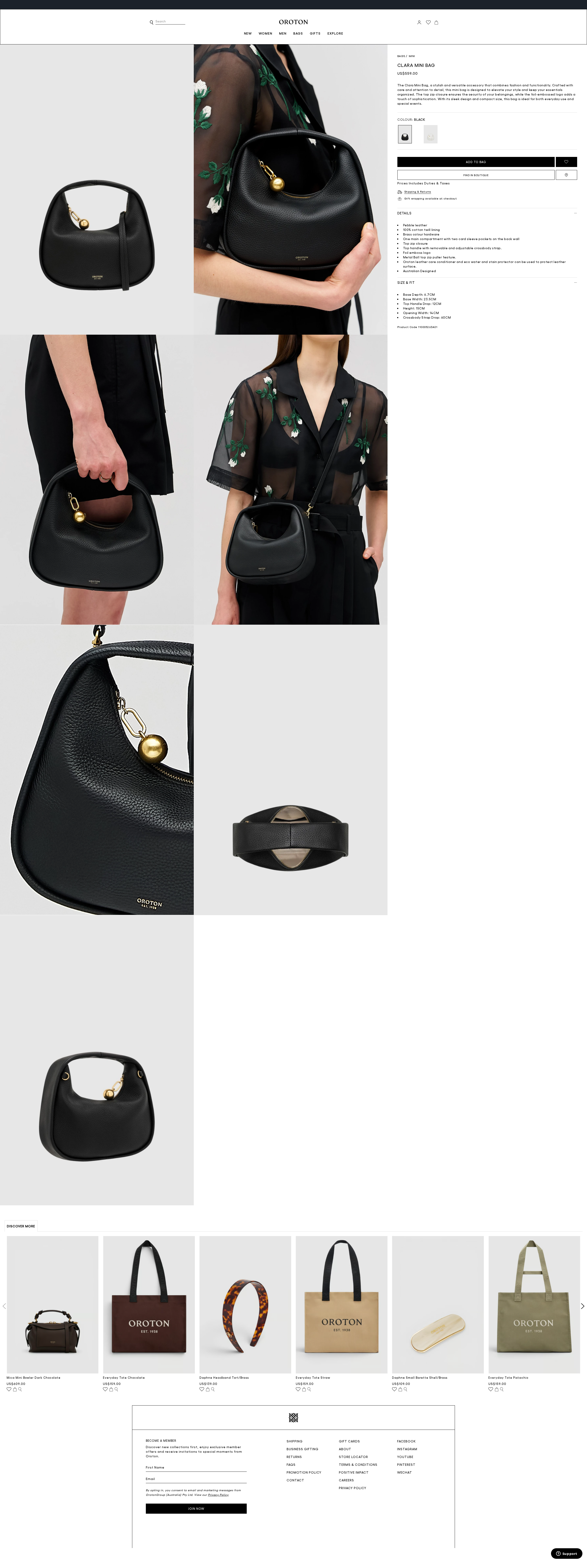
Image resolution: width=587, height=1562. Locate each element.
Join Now (196, 1508)
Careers (346, 1480)
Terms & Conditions (358, 1464)
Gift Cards (349, 1441)
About (345, 1449)
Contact (295, 1480)
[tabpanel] (97, 189)
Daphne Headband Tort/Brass (224, 1377)
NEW (248, 33)
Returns (294, 1456)
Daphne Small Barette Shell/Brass (419, 1377)
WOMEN (265, 33)
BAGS (298, 33)
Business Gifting (302, 1449)
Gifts (315, 33)
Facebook (406, 1441)
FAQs (291, 1464)
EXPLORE (335, 33)
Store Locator (353, 1456)
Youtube (405, 1456)
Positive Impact (354, 1472)
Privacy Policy (352, 1488)
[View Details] (20, 1389)
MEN (282, 33)
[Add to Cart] (15, 1389)
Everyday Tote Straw (313, 1377)
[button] (151, 22)
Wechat (404, 1472)
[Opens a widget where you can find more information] (566, 1554)
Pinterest (406, 1464)
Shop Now (203, 4)
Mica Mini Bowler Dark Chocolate (34, 1377)
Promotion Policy (304, 1472)
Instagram (407, 1449)
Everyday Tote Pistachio (508, 1377)
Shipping (295, 1441)
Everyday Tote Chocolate (124, 1377)
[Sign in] (419, 22)
